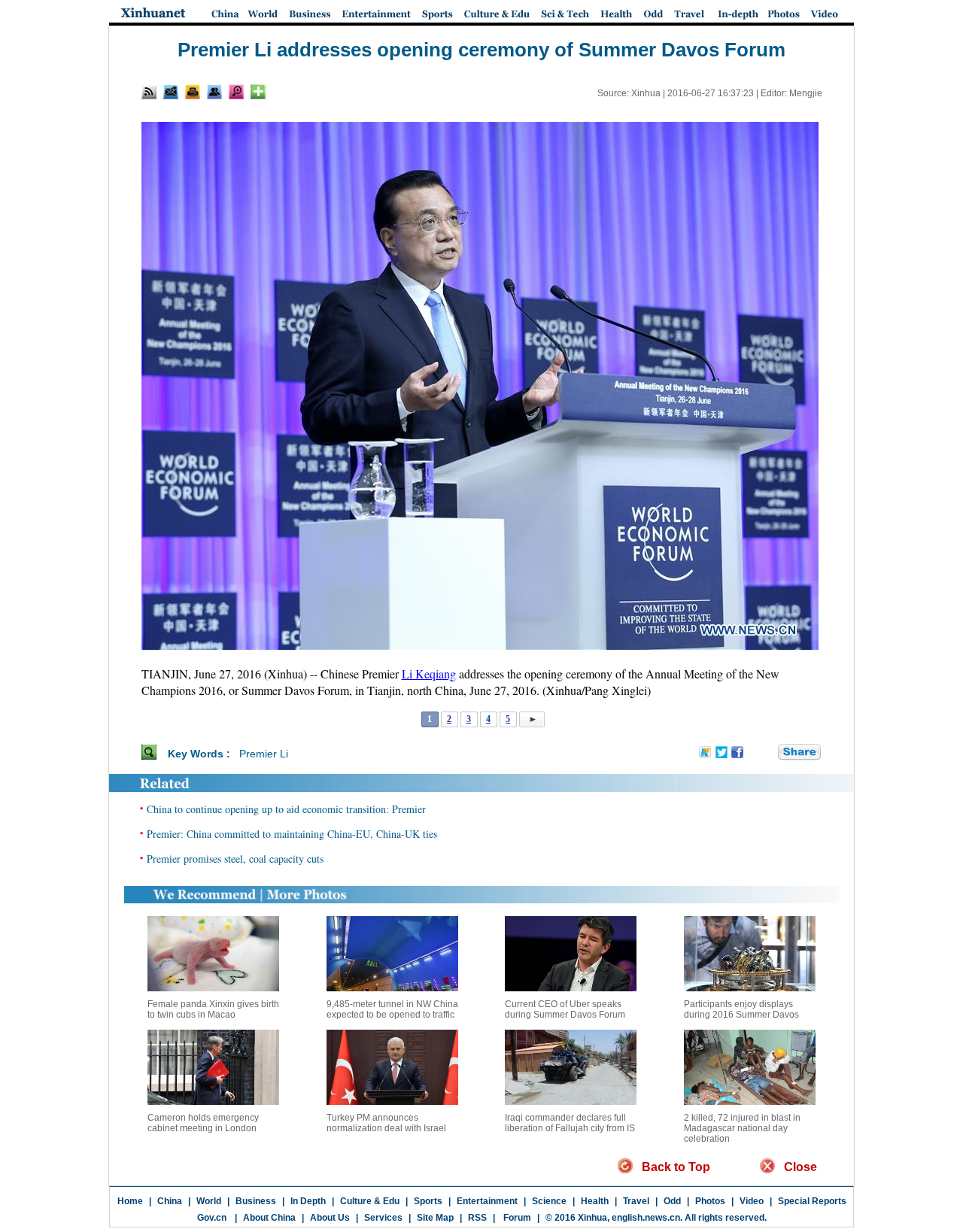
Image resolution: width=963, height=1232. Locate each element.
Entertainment (487, 1201)
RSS (477, 1217)
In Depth (308, 1201)
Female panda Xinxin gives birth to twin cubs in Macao (213, 1009)
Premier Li (263, 754)
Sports (428, 1201)
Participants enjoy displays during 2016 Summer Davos (741, 1009)
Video (752, 1201)
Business (255, 1201)
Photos (710, 1201)
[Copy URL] (214, 91)
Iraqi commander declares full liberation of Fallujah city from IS (570, 1122)
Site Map (435, 1217)
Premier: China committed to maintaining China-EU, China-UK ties (292, 834)
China (169, 1201)
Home (130, 1201)
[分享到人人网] (767, 753)
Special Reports (812, 1201)
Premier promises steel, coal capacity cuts (235, 858)
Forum (516, 1217)
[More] (258, 91)
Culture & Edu (369, 1201)
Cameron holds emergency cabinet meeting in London (203, 1122)
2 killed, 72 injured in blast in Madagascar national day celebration (742, 1128)
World (208, 1201)
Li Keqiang (429, 673)
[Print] (192, 91)
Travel (636, 1201)
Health (595, 1201)
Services (383, 1217)
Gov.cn (211, 1217)
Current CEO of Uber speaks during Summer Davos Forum (565, 1009)
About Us (330, 1217)
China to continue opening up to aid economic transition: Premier (286, 809)
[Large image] (236, 91)
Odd (672, 1201)
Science (549, 1201)
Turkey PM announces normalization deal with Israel (386, 1122)
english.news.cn (646, 1217)
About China (269, 1217)
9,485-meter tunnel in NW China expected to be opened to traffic (392, 1009)
